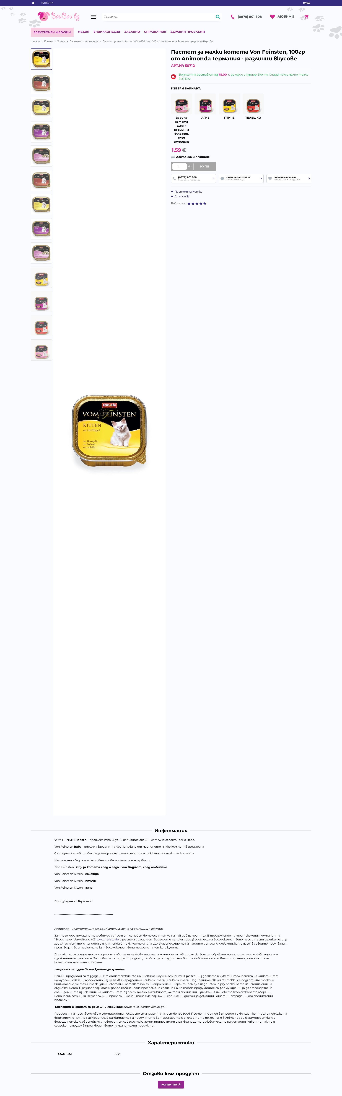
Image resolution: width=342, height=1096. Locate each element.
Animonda (91, 41)
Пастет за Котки (189, 191)
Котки (48, 41)
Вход (306, 2)
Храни (61, 41)
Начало (35, 41)
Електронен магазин (52, 32)
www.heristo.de (108, 939)
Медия (83, 31)
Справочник (155, 31)
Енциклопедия (107, 31)
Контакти (47, 2)
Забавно (132, 31)
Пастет (75, 41)
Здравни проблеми (187, 31)
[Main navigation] (93, 17)
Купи (204, 166)
